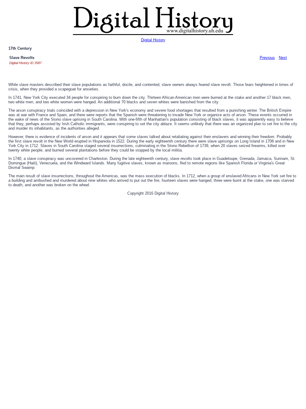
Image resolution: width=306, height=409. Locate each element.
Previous (267, 57)
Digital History (153, 40)
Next (283, 57)
